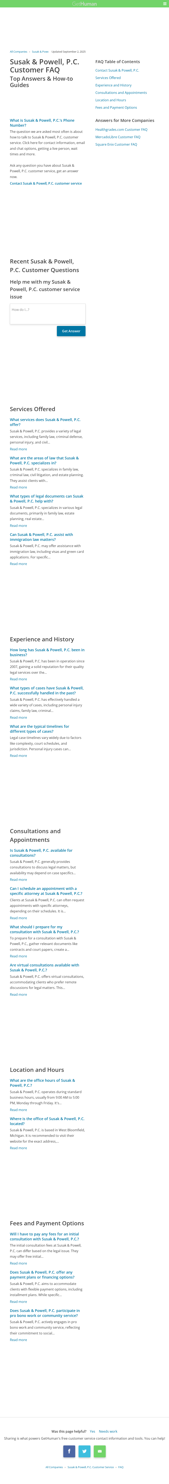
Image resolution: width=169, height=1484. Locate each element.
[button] (165, 3)
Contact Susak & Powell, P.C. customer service (46, 183)
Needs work (108, 1431)
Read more (18, 449)
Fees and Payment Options (116, 107)
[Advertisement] (48, 221)
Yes (92, 1431)
